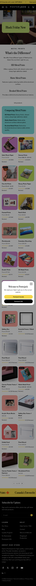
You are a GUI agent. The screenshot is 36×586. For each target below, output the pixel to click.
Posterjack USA (18, 301)
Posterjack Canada (18, 297)
